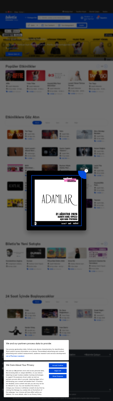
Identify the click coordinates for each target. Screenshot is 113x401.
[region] (36, 368)
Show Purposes (58, 376)
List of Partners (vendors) (15, 356)
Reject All (58, 371)
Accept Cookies (57, 365)
